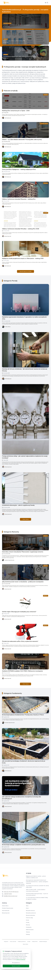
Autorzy (4, 903)
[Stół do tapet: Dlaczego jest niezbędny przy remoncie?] (25, 602)
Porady (27, 922)
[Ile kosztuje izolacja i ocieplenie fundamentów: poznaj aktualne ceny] (25, 827)
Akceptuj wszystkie (16, 966)
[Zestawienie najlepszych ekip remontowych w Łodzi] (25, 53)
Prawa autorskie (13, 941)
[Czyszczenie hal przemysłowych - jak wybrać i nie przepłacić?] (25, 21)
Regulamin (6, 941)
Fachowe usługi (29, 917)
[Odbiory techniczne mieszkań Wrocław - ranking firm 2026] (25, 219)
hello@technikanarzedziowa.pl (10, 896)
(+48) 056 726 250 (8, 893)
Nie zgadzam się (16, 962)
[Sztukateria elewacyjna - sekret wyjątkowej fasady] (25, 487)
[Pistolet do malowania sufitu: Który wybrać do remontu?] (25, 632)
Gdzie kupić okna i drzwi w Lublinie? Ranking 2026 (14, 40)
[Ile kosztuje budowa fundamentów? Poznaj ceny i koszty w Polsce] (25, 705)
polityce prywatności (20, 959)
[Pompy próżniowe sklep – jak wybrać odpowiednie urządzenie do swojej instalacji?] (25, 419)
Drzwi (27, 908)
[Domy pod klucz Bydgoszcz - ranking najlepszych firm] (25, 160)
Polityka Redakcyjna (43, 941)
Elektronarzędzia (29, 929)
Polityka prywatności (22, 941)
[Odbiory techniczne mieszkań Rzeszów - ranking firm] (25, 189)
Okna (27, 905)
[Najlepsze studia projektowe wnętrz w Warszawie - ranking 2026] (25, 249)
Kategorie (29, 903)
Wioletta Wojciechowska (10, 722)
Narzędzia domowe (30, 910)
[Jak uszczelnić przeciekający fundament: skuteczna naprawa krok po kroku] (25, 743)
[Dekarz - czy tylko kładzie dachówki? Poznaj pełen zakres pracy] (25, 130)
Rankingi (28, 934)
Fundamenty (28, 927)
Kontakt (28, 941)
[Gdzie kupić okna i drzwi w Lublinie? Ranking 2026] (25, 37)
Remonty (28, 924)
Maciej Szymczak (8, 466)
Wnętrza (28, 932)
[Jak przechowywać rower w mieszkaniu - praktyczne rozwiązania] (25, 572)
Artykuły (28, 873)
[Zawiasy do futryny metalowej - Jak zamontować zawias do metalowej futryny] (25, 349)
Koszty (27, 920)
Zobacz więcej (25, 519)
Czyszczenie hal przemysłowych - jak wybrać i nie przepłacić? (16, 24)
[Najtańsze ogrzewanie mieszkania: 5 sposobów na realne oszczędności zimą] (25, 299)
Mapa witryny (25, 944)
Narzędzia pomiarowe (31, 913)
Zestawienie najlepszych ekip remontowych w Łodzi (19, 56)
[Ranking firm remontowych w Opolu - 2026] (25, 101)
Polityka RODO (35, 941)
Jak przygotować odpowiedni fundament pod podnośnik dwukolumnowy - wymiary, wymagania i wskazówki (37, 881)
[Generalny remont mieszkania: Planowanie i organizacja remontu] (25, 542)
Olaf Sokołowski (8, 378)
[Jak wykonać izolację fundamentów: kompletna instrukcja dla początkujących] (25, 785)
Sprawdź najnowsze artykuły (25, 271)
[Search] (47, 2)
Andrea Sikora (7, 326)
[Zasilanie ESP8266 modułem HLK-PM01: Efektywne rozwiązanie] (25, 661)
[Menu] (45, 2)
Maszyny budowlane (30, 915)
